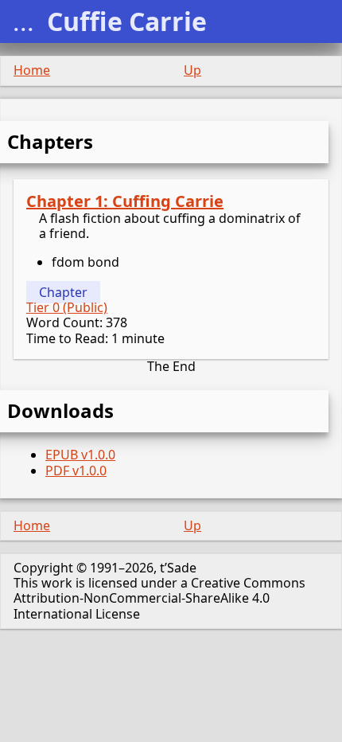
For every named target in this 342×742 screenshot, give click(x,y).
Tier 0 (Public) (66, 307)
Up (192, 70)
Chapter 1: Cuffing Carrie (124, 201)
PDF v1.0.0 (76, 470)
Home (32, 70)
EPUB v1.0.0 (80, 454)
